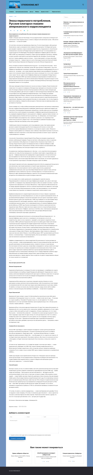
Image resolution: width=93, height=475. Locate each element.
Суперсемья (67, 64)
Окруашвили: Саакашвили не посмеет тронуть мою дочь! (72, 96)
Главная (11, 11)
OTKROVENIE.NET (30, 4)
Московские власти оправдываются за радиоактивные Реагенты (71, 84)
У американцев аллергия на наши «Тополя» (74, 32)
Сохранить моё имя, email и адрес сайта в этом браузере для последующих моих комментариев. (31, 435)
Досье (31, 11)
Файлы (37, 11)
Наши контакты (56, 11)
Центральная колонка (22, 11)
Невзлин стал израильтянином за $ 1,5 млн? (74, 22)
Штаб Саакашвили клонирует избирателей (46, 453)
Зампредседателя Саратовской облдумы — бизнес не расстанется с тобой (73, 118)
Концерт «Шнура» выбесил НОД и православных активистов (73, 42)
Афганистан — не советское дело (74, 107)
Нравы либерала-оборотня (20, 453)
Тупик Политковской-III (70, 73)
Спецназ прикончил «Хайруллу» (72, 453)
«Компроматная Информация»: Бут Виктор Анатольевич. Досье (73, 53)
